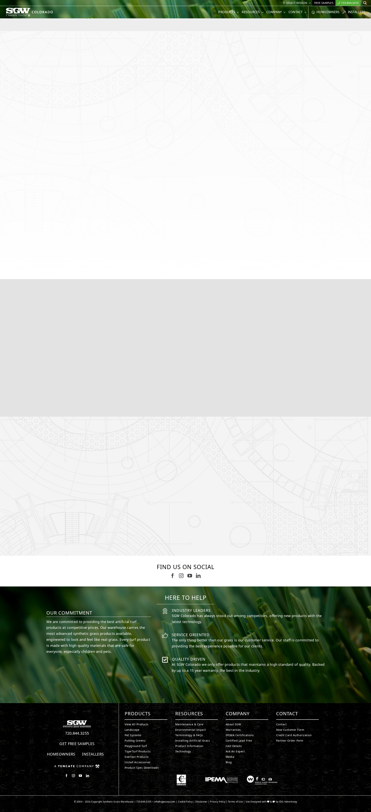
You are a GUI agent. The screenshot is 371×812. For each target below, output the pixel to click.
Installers (93, 754)
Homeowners (61, 754)
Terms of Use (235, 801)
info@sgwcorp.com (164, 801)
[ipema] (221, 776)
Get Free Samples (76, 743)
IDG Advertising (288, 801)
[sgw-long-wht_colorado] (30, 9)
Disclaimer (201, 801)
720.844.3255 (77, 733)
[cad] (181, 776)
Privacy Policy (217, 801)
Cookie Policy (185, 801)
